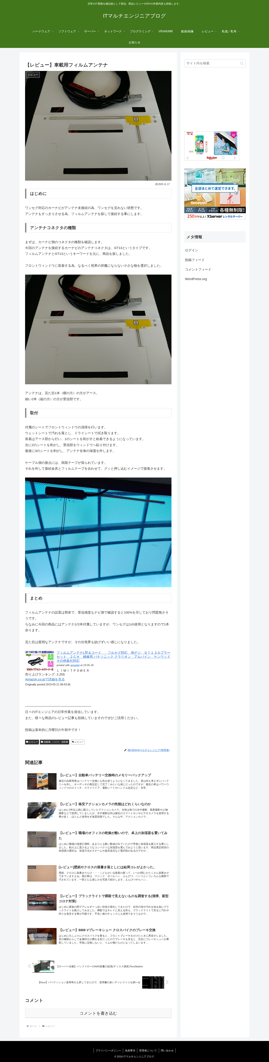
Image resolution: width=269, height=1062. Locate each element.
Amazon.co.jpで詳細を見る (45, 679)
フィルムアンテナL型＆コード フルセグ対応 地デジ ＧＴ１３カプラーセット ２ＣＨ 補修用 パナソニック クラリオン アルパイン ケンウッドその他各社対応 (113, 656)
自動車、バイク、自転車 (56, 742)
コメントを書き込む (98, 1013)
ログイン (191, 250)
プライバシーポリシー (108, 1050)
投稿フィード (195, 260)
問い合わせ (167, 1050)
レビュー (33, 742)
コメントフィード (198, 269)
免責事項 (130, 1050)
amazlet (75, 665)
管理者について (148, 1050)
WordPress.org (196, 279)
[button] (242, 63)
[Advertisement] (215, 99)
